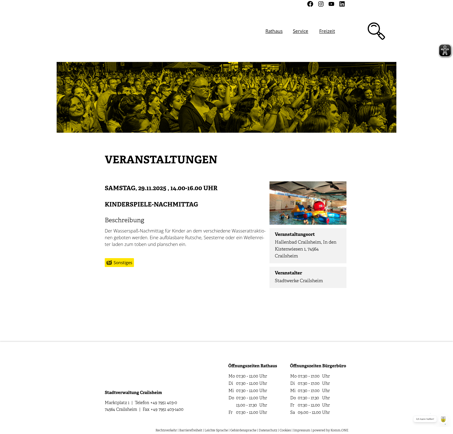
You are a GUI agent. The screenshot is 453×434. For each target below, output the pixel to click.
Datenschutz (268, 431)
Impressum (301, 431)
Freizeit (327, 31)
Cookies (285, 431)
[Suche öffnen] (376, 31)
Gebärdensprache (243, 431)
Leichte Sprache (216, 431)
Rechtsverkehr (166, 431)
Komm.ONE (339, 431)
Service (300, 31)
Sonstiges (123, 262)
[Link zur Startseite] (123, 31)
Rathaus (274, 31)
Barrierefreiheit (190, 431)
